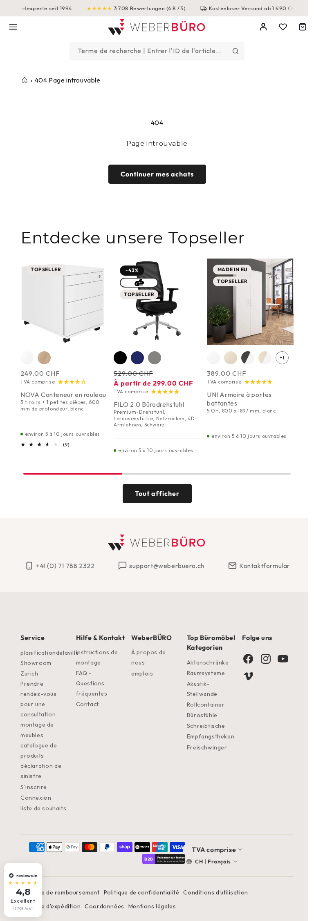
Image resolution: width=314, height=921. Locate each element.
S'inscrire (33, 787)
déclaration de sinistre (40, 771)
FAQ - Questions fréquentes (90, 683)
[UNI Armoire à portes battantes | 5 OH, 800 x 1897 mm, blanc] (213, 357)
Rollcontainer (202, 704)
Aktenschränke (204, 662)
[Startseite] (24, 80)
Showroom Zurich (36, 668)
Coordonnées (104, 906)
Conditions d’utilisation (215, 892)
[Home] (154, 27)
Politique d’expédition (50, 906)
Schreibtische (202, 725)
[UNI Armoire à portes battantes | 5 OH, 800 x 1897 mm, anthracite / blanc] (247, 357)
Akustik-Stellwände (198, 689)
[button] (13, 27)
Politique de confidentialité (141, 892)
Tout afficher (154, 493)
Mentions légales (152, 906)
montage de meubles (37, 729)
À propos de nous (146, 657)
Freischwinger (203, 747)
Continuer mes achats (154, 174)
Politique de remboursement (60, 892)
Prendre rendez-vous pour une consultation (38, 699)
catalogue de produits (38, 750)
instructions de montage (96, 657)
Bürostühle (198, 715)
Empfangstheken (207, 736)
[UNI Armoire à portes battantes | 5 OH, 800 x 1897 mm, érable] (230, 357)
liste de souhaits (43, 808)
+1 (282, 358)
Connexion (35, 797)
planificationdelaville (49, 652)
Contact (86, 704)
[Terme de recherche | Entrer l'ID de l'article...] (233, 51)
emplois (139, 673)
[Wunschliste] (277, 27)
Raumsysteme (202, 673)
